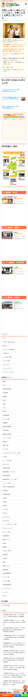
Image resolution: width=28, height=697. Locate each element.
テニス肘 (5, 449)
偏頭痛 (5, 396)
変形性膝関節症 (7, 584)
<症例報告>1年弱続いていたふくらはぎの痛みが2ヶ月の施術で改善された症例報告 (14, 622)
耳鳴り (5, 411)
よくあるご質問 (7, 357)
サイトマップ (6, 364)
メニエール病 (6, 483)
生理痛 (5, 498)
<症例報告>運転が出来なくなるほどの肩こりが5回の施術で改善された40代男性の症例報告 (14, 637)
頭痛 (4, 400)
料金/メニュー (7, 345)
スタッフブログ (7, 368)
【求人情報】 (6, 605)
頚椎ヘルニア (6, 565)
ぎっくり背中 (6, 532)
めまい (5, 407)
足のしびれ (6, 464)
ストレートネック (8, 528)
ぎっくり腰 (6, 419)
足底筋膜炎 (6, 535)
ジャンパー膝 (6, 438)
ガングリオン (6, 517)
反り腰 (5, 456)
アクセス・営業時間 (8, 349)
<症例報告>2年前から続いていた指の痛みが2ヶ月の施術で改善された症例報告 (13, 615)
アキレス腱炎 (6, 581)
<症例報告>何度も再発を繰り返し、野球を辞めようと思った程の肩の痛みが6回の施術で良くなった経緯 (14, 682)
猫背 (4, 404)
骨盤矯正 (5, 422)
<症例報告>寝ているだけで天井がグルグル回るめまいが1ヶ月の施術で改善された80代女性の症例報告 (14, 644)
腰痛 (4, 381)
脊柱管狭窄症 (6, 475)
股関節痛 (5, 569)
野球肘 (5, 441)
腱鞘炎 (5, 547)
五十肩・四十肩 (7, 550)
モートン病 (6, 577)
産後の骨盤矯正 (7, 426)
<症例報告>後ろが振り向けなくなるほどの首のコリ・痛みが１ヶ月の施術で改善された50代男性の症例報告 (14, 667)
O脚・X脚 (5, 445)
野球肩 (5, 505)
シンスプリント (7, 588)
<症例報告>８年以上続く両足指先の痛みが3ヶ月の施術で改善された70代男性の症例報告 (14, 660)
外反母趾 (5, 490)
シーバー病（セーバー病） (10, 524)
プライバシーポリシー (9, 372)
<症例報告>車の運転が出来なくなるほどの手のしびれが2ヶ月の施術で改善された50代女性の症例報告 (14, 652)
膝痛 (4, 562)
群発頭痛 (5, 392)
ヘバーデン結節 (7, 460)
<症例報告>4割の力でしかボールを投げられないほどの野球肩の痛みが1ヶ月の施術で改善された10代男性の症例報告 (14, 675)
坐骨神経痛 (6, 415)
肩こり (5, 385)
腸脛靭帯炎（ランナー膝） (10, 479)
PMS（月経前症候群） (9, 486)
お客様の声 (6, 353)
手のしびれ (6, 520)
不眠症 (5, 501)
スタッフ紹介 (6, 360)
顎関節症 (5, 554)
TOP (4, 338)
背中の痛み (6, 430)
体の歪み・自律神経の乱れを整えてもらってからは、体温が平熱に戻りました (10, 99)
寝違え (5, 543)
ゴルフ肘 (5, 509)
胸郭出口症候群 (7, 434)
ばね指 (5, 558)
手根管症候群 (6, 494)
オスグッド (6, 592)
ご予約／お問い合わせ (9, 342)
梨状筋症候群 (6, 468)
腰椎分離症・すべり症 (9, 471)
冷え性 (5, 513)
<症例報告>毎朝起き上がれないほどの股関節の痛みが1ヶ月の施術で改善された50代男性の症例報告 (14, 629)
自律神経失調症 (7, 389)
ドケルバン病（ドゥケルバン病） (12, 453)
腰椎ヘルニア (6, 539)
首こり (5, 596)
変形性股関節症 (7, 573)
